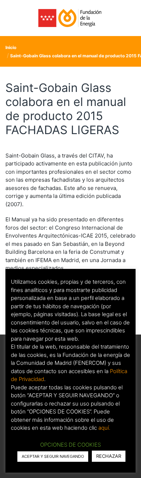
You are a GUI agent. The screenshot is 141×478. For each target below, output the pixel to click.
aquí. (104, 427)
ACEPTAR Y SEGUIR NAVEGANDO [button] (53, 456)
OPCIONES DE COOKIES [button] (70, 444)
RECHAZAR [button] (108, 456)
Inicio (10, 47)
